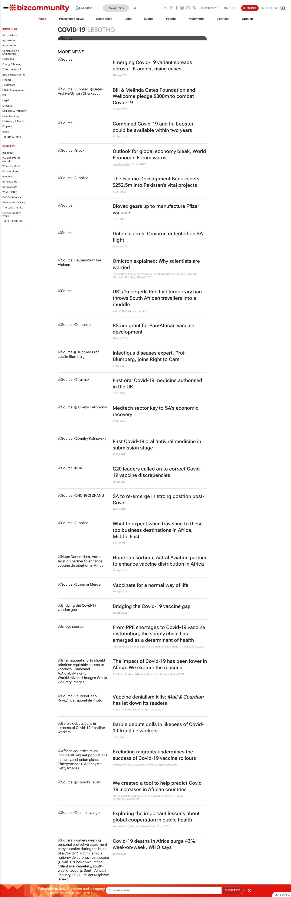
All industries (9, 35)
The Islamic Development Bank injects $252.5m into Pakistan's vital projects (156, 182)
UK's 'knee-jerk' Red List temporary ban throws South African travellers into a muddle (157, 298)
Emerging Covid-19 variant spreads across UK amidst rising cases (152, 66)
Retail (5, 131)
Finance (7, 79)
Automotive (9, 45)
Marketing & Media (13, 121)
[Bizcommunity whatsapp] (194, 8)
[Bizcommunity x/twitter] (171, 8)
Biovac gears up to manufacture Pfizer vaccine (156, 209)
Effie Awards (9, 181)
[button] (135, 8)
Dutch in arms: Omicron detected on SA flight (158, 237)
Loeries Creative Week (11, 214)
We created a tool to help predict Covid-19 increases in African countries (158, 786)
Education (8, 58)
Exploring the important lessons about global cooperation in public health (156, 817)
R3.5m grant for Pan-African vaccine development (153, 329)
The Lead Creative (12, 207)
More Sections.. (13, 221)
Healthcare (8, 84)
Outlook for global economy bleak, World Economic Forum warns (159, 154)
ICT (4, 95)
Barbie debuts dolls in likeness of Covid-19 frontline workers (158, 728)
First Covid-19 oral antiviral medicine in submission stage (157, 445)
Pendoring (8, 176)
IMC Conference (11, 197)
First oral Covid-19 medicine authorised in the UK (157, 384)
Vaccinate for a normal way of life (150, 585)
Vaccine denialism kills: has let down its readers (158, 700)
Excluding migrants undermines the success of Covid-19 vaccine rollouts (154, 755)
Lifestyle (7, 105)
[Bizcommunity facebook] (176, 8)
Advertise (229, 8)
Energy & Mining (11, 64)
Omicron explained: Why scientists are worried (156, 264)
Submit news (209, 8)
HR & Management (13, 90)
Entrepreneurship (12, 69)
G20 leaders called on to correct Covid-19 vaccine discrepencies (157, 472)
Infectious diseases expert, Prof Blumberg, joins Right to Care (148, 356)
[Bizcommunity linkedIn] (165, 8)
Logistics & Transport (14, 110)
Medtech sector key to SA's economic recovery (156, 411)
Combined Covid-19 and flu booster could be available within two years (153, 127)
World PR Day (10, 192)
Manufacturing (10, 116)
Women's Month (11, 166)
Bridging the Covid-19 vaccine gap (152, 606)
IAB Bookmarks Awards (11, 159)
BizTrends (8, 152)
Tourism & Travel (11, 136)
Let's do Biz (282, 894)
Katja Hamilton (121, 164)
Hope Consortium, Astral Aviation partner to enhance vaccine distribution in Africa (159, 561)
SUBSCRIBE (232, 890)
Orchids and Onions (13, 202)
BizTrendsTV (9, 186)
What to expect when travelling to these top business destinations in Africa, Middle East (158, 530)
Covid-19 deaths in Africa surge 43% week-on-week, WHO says (154, 844)
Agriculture (8, 40)
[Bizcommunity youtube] (188, 8)
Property (7, 126)
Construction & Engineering (10, 52)
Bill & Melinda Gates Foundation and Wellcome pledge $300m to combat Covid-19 (154, 96)
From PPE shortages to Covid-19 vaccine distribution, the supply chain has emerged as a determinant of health (159, 634)
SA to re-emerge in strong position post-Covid (158, 499)
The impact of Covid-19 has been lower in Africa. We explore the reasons (160, 664)
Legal (5, 100)
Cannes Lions (10, 171)
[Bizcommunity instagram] (181, 8)
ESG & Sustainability (13, 74)
